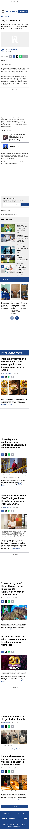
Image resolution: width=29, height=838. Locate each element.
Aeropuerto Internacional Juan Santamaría (14, 543)
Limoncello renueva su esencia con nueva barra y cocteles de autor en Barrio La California (13, 760)
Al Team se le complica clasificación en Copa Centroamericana (22, 258)
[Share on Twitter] (17, 56)
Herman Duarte (6, 722)
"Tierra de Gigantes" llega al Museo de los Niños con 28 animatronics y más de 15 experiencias (12, 589)
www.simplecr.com (6, 748)
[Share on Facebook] (14, 56)
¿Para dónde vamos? (15, 146)
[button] (23, 11)
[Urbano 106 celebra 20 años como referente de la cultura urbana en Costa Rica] (14, 662)
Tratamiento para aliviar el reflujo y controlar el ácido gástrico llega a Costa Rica (21, 269)
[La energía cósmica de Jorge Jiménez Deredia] (14, 737)
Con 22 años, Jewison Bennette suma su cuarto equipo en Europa (22, 227)
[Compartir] (26, 56)
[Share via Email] (23, 56)
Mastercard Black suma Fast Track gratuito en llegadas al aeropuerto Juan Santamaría (13, 499)
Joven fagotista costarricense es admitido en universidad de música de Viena (13, 443)
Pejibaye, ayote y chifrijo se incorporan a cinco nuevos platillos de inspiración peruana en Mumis (13, 364)
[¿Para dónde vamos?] (5, 146)
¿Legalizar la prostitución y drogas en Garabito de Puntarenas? (5, 305)
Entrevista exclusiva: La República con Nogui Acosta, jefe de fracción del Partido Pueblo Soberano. (15, 307)
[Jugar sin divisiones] (15, 39)
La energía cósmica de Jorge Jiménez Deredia (13, 718)
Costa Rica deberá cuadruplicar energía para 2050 (22, 248)
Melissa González (12, 49)
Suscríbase (23, 818)
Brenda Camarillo (7, 507)
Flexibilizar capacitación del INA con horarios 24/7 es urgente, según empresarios (22, 238)
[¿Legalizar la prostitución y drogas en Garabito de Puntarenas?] (5, 292)
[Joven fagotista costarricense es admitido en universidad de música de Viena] (14, 465)
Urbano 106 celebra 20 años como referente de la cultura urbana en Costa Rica (13, 640)
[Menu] (3, 11)
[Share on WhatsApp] (20, 56)
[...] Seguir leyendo (6, 404)
